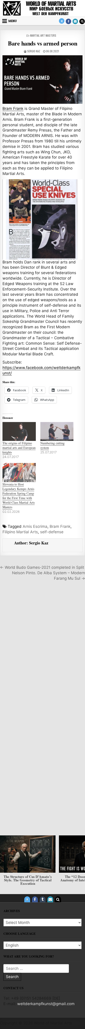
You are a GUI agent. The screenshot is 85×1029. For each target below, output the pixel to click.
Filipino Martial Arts (20, 532)
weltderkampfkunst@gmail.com (46, 1003)
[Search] (82, 21)
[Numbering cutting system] (57, 431)
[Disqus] (42, 648)
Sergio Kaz (33, 51)
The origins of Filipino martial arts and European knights (19, 447)
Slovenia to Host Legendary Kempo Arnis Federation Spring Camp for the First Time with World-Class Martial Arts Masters (18, 495)
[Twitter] (61, 21)
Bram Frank (12, 108)
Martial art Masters (43, 35)
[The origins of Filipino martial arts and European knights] (19, 431)
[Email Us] (75, 21)
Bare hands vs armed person (42, 43)
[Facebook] (68, 21)
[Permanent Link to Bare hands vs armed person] (42, 79)
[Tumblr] (43, 899)
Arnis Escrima (35, 526)
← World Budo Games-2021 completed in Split (42, 567)
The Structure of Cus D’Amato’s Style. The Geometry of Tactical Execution (28, 880)
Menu (12, 21)
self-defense (51, 532)
